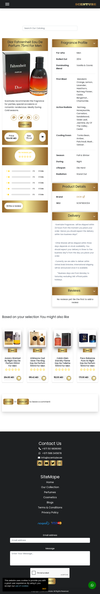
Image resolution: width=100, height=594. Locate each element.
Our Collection (50, 487)
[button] (5, 74)
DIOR (79, 196)
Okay (44, 589)
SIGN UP (23, 401)
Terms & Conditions (50, 507)
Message (50, 548)
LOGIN (8, 401)
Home (50, 482)
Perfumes (50, 492)
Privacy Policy (50, 512)
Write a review (13, 205)
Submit (50, 581)
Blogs (50, 502)
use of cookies (21, 586)
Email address (50, 535)
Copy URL (25, 124)
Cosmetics (50, 497)
